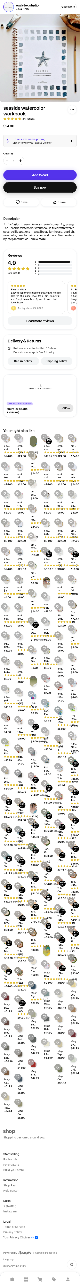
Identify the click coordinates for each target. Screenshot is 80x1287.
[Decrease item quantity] (7, 161)
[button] (40, 264)
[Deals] (54, 1279)
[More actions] (72, 109)
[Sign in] (68, 1279)
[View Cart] (40, 1279)
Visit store (68, 7)
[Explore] (26, 1279)
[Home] (12, 1279)
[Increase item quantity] (20, 161)
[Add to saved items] (4, 437)
